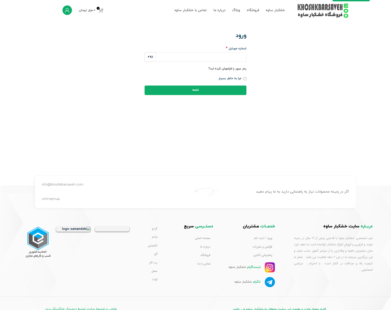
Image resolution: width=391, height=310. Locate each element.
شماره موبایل (236, 48)
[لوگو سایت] (323, 10)
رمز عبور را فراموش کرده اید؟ (227, 69)
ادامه (195, 90)
